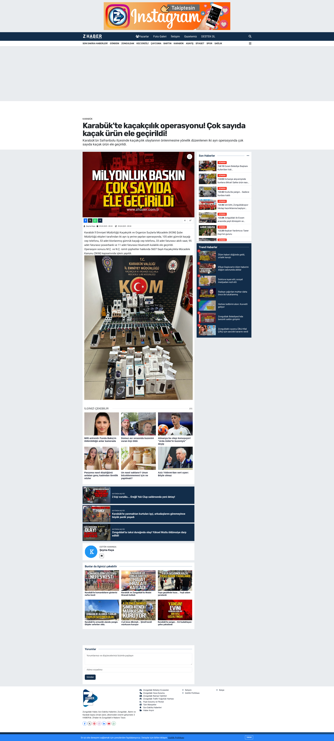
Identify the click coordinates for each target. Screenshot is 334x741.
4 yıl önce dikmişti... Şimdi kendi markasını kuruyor (136, 623)
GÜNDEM (114, 43)
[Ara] (250, 36)
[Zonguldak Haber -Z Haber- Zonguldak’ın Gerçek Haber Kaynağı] (92, 36)
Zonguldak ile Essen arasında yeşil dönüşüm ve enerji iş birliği (231, 219)
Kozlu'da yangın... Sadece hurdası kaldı (233, 194)
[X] (89, 723)
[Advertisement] (167, 80)
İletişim (175, 36)
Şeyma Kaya (90, 226)
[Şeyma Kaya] (91, 551)
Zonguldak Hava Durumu (154, 693)
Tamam (249, 737)
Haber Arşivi (148, 710)
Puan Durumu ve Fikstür (153, 702)
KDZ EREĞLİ (142, 43)
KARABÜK (179, 43)
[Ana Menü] (250, 43)
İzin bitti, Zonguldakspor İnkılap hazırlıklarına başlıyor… (233, 207)
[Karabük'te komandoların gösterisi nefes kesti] (102, 580)
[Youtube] (109, 723)
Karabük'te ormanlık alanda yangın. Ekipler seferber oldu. (101, 623)
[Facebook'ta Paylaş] (85, 220)
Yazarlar (144, 36)
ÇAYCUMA (156, 43)
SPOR (209, 43)
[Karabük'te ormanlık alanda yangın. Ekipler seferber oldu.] (102, 609)
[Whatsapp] (114, 723)
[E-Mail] (102, 556)
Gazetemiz (190, 36)
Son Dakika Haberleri (152, 707)
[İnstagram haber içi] (167, 16)
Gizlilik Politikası (192, 693)
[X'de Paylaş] (90, 220)
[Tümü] (248, 155)
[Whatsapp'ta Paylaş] (95, 220)
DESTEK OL (208, 36)
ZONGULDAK (127, 43)
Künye (221, 690)
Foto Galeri (159, 36)
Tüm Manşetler (149, 704)
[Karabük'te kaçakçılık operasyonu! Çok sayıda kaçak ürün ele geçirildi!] (138, 184)
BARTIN (167, 43)
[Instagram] (99, 723)
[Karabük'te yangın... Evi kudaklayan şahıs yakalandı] (175, 609)
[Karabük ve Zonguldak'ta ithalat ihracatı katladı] (138, 580)
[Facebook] (85, 723)
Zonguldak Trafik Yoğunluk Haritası (158, 699)
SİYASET (200, 43)
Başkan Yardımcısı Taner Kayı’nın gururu (233, 232)
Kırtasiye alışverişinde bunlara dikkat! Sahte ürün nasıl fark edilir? (233, 181)
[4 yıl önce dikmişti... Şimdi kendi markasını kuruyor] (138, 609)
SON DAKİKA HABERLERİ (95, 43)
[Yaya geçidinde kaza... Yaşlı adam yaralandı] (175, 580)
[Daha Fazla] (100, 220)
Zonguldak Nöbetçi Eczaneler (156, 690)
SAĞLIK (218, 43)
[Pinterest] (94, 723)
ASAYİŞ (189, 43)
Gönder (90, 677)
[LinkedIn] (104, 723)
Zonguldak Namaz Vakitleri (155, 696)
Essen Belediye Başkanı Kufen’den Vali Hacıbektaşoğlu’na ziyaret (233, 168)
